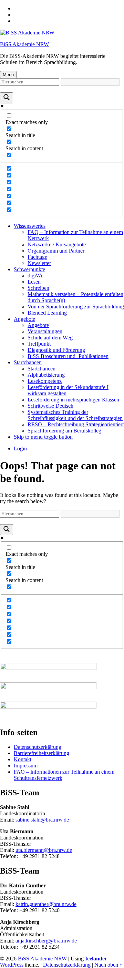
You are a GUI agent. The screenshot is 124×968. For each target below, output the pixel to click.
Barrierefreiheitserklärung (41, 753)
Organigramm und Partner (56, 251)
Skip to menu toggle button (43, 437)
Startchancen (28, 362)
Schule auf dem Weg (50, 337)
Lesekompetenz (45, 381)
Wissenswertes (29, 226)
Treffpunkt (39, 344)
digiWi (35, 275)
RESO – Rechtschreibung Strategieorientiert (76, 424)
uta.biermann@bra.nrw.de (44, 850)
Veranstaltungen (45, 331)
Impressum (26, 765)
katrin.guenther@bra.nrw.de (46, 904)
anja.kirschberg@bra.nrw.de (46, 941)
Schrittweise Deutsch (50, 406)
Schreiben (38, 288)
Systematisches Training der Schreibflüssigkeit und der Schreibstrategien (75, 415)
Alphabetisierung (46, 375)
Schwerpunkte (29, 269)
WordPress (11, 965)
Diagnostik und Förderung (56, 350)
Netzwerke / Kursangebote (57, 244)
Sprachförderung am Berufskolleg (64, 431)
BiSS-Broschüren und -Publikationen (68, 356)
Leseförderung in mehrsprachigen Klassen (73, 400)
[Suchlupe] (6, 97)
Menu (8, 74)
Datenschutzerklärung (37, 747)
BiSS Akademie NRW (24, 44)
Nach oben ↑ (108, 965)
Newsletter (39, 263)
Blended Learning (47, 313)
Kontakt (22, 759)
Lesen (34, 282)
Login (20, 448)
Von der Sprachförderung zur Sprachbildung (76, 306)
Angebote (24, 319)
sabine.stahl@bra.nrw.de (42, 820)
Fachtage (37, 257)
